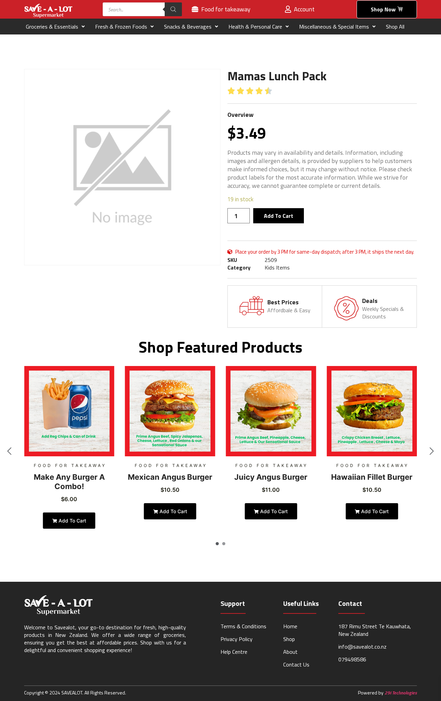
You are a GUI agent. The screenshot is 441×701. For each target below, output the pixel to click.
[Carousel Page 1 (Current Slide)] (217, 543)
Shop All (395, 26)
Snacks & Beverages (188, 26)
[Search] (173, 9)
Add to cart (278, 216)
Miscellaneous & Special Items (334, 26)
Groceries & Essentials (52, 26)
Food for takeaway (70, 465)
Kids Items (277, 267)
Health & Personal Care (255, 26)
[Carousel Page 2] (223, 543)
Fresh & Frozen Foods (121, 26)
